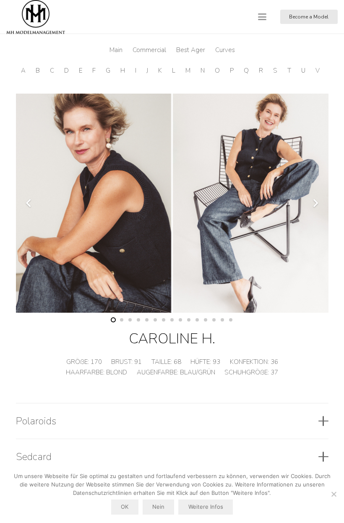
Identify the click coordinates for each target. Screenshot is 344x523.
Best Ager (190, 50)
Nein (158, 506)
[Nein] (333, 494)
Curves (225, 50)
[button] (262, 17)
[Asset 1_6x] (35, 17)
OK (124, 506)
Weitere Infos (205, 506)
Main (115, 50)
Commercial (149, 50)
